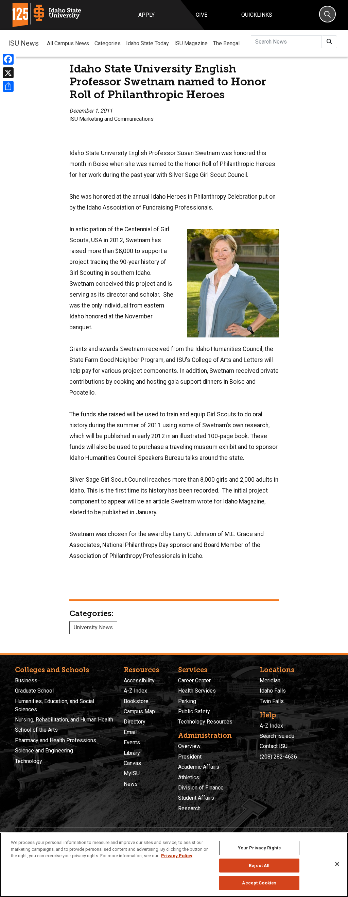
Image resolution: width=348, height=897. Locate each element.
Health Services (197, 690)
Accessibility (139, 680)
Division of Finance (201, 787)
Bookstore (136, 701)
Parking (187, 701)
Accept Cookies (259, 882)
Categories (107, 43)
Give (201, 15)
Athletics (188, 777)
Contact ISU (274, 746)
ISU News (23, 43)
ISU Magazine (191, 43)
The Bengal (226, 43)
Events (132, 742)
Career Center (194, 680)
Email (130, 732)
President (190, 756)
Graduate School (34, 690)
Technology (28, 761)
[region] (174, 864)
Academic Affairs (198, 767)
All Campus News (68, 43)
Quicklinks (256, 15)
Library (132, 753)
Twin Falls (272, 701)
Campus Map (139, 711)
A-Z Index (135, 690)
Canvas (132, 763)
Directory (134, 721)
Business (26, 680)
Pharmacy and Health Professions (55, 740)
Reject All (259, 865)
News (131, 784)
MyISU (132, 773)
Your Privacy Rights (259, 847)
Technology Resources (205, 721)
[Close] (337, 864)
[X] (8, 73)
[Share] (8, 86)
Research (189, 808)
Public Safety (194, 711)
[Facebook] (8, 59)
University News (93, 627)
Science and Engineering (44, 750)
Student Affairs (196, 798)
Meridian (270, 680)
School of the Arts (36, 730)
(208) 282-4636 (278, 756)
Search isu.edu (277, 736)
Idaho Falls (273, 690)
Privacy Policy (176, 855)
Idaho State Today (147, 43)
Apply (146, 15)
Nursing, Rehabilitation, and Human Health (64, 719)
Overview (189, 746)
